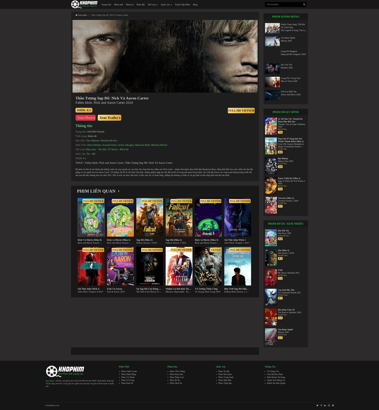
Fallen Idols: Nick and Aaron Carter (104, 162)
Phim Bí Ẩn (175, 380)
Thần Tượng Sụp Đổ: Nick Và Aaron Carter (109, 15)
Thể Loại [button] (152, 4)
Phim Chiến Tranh (129, 371)
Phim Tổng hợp (225, 383)
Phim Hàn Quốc (225, 374)
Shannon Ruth (142, 145)
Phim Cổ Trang (127, 380)
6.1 (84, 158)
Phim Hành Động (128, 374)
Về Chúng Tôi (273, 371)
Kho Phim (50, 381)
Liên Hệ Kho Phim (275, 374)
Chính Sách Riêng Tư (276, 380)
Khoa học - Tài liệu (96, 149)
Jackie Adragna (126, 145)
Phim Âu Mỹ (223, 371)
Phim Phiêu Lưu (177, 377)
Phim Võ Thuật (127, 377)
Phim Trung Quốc (226, 377)
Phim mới (118, 4)
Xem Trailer (108, 118)
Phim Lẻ (130, 4)
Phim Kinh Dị (127, 383)
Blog (195, 4)
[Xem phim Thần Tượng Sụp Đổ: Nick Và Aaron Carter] (165, 56)
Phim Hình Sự (176, 383)
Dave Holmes (94, 145)
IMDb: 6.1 (84, 110)
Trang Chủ (106, 4)
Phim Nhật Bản (224, 380)
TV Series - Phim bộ (117, 149)
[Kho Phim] (84, 4)
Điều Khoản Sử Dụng (276, 377)
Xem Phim (85, 118)
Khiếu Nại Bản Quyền (276, 383)
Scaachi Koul (110, 145)
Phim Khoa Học (176, 374)
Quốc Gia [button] (165, 4)
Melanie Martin (159, 145)
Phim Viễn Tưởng (177, 371)
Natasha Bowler (109, 140)
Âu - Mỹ (91, 153)
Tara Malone (92, 140)
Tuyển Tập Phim (182, 4)
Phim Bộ (141, 4)
